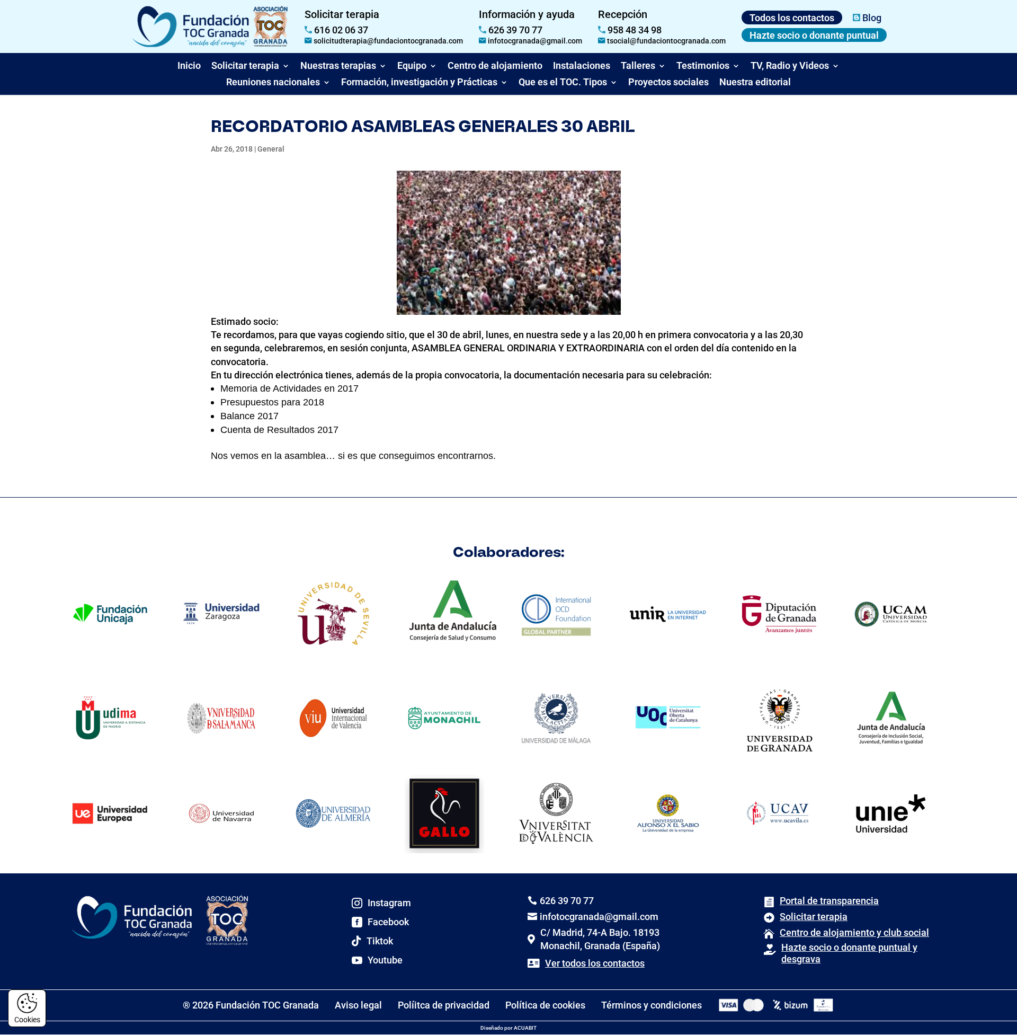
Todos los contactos (792, 17)
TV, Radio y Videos (790, 65)
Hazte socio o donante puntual (814, 35)
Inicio (189, 65)
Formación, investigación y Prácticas (419, 81)
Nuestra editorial (755, 81)
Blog (870, 17)
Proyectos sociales (668, 81)
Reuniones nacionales (273, 81)
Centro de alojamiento (495, 65)
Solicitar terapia (245, 65)
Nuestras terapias (338, 65)
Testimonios (702, 65)
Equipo (411, 65)
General (270, 149)
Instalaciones (581, 65)
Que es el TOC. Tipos (563, 81)
